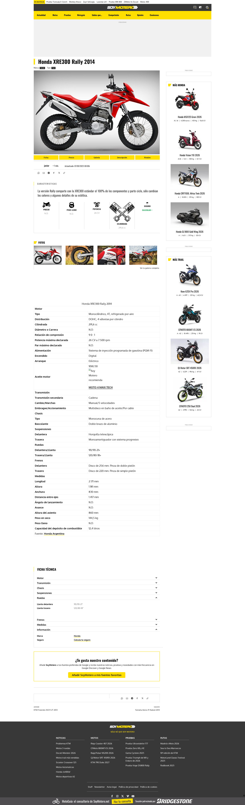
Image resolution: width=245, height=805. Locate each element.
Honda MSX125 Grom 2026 (190, 117)
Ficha (46, 157)
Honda (42, 68)
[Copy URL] (63, 172)
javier (46, 165)
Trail (53, 68)
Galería (97, 157)
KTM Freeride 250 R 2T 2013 (46, 710)
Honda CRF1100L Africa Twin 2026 (190, 193)
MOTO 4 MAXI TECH (101, 387)
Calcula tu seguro (82, 640)
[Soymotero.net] (122, 7)
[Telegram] (48, 172)
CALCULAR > (147, 210)
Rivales (147, 157)
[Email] (43, 172)
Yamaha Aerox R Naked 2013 (147, 710)
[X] (58, 172)
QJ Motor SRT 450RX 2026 (189, 368)
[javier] (40, 166)
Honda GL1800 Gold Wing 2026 (189, 231)
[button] (207, 7)
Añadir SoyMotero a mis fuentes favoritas (96, 675)
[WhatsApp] (38, 172)
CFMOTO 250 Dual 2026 (189, 406)
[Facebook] (53, 172)
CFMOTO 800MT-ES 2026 (189, 329)
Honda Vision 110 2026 (190, 155)
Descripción (122, 157)
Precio (71, 157)
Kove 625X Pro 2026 (190, 291)
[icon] (195, 7)
